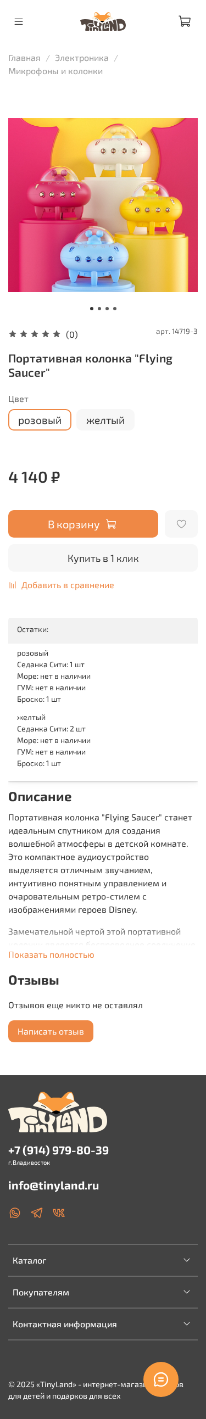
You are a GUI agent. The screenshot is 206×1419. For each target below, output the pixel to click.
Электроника (82, 57)
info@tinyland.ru (53, 1185)
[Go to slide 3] (107, 308)
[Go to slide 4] (114, 308)
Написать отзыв (51, 1031)
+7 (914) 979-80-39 (58, 1150)
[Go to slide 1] (91, 308)
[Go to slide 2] (99, 308)
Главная (24, 57)
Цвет (18, 398)
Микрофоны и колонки (55, 70)
